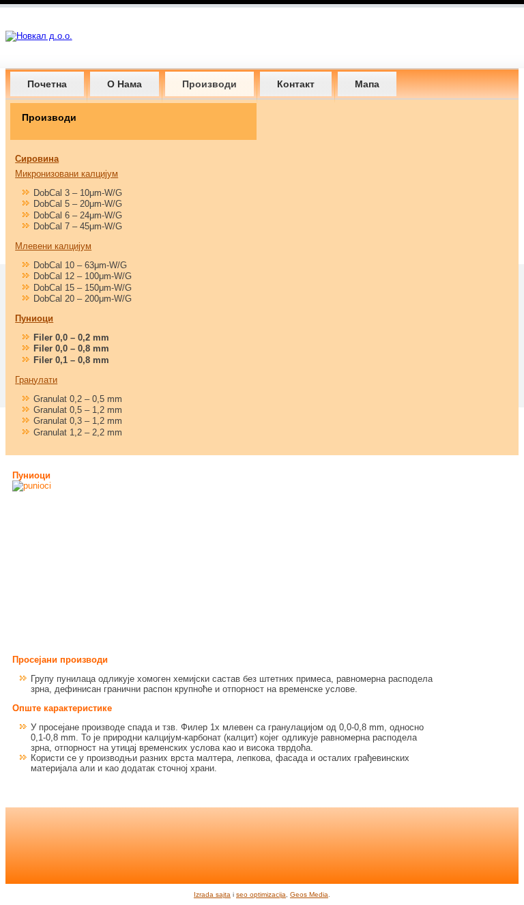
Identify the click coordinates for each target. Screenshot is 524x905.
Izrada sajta (212, 894)
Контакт (296, 83)
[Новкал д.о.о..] (38, 36)
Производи (209, 83)
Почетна (47, 83)
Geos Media (309, 894)
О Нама (124, 83)
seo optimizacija (261, 894)
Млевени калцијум (53, 246)
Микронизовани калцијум (66, 174)
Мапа (367, 83)
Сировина (37, 159)
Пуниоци (34, 318)
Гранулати (36, 380)
